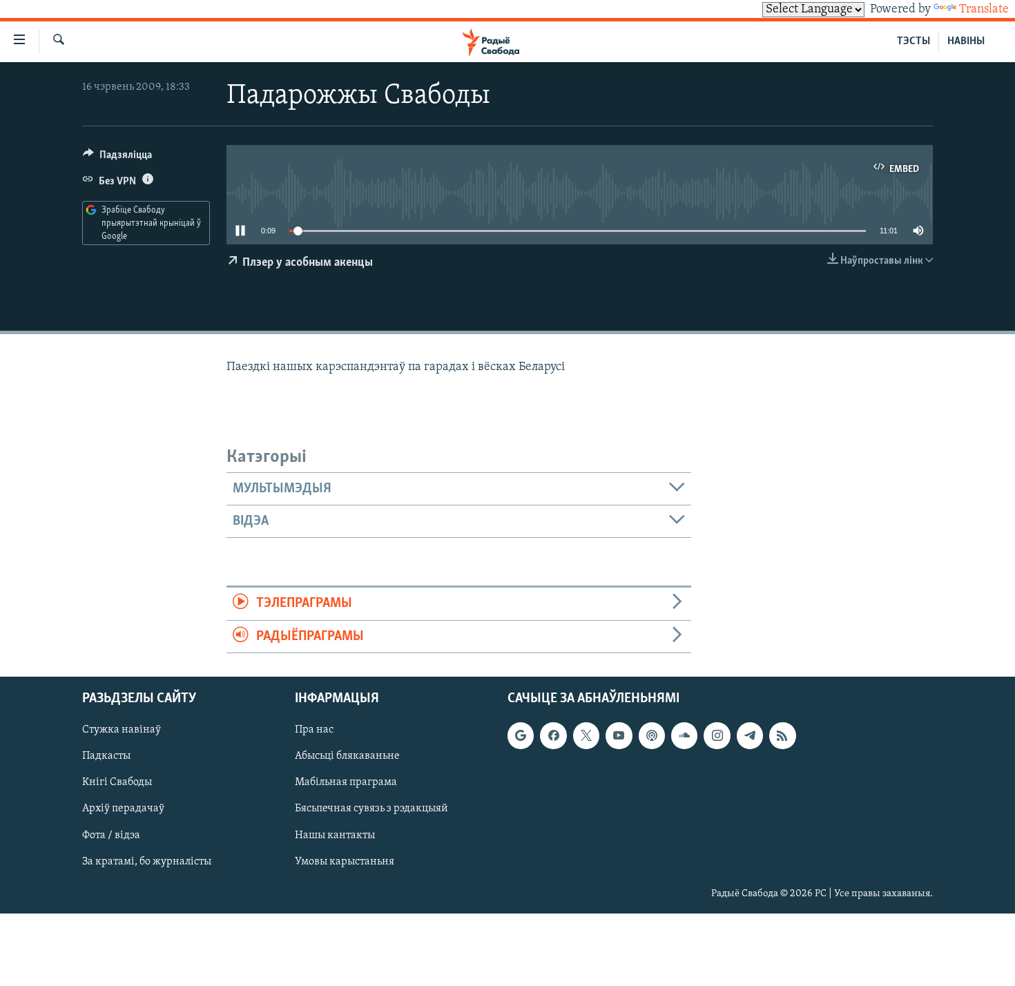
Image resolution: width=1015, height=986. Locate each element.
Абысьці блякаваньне (347, 756)
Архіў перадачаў (123, 808)
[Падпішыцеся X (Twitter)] (586, 735)
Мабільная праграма (346, 782)
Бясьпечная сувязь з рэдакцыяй (371, 808)
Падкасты (106, 756)
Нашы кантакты (335, 835)
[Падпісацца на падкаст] (652, 735)
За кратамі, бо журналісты (146, 861)
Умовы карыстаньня (344, 861)
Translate (984, 9)
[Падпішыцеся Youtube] (619, 735)
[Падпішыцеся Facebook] (553, 735)
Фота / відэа (111, 835)
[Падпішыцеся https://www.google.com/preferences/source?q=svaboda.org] (521, 735)
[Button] (117, 158)
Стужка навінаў (121, 729)
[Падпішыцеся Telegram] (750, 735)
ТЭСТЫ (913, 41)
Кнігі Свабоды (117, 782)
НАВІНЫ (966, 41)
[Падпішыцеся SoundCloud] (684, 735)
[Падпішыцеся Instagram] (717, 735)
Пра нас (314, 729)
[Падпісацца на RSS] (782, 735)
